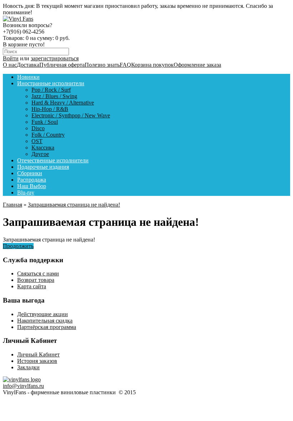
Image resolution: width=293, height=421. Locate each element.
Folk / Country (48, 135)
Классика (42, 147)
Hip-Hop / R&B (49, 109)
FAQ (125, 65)
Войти (11, 58)
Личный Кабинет (38, 354)
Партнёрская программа (46, 327)
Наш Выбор (31, 186)
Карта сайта (31, 286)
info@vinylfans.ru (23, 386)
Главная (12, 205)
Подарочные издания (43, 167)
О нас (10, 65)
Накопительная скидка (45, 321)
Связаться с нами (38, 273)
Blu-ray (25, 192)
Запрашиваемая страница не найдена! (74, 205)
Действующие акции (42, 314)
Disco (38, 128)
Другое (40, 154)
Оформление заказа (197, 65)
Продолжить (18, 246)
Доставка (28, 65)
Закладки (28, 367)
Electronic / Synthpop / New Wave (70, 115)
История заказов (37, 361)
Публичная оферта (62, 65)
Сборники (29, 173)
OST (37, 141)
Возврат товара (35, 280)
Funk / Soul (44, 122)
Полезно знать (102, 65)
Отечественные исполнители (53, 160)
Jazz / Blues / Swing (54, 96)
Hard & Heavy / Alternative (62, 103)
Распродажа (31, 180)
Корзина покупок (152, 65)
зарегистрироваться (55, 58)
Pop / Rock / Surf (51, 90)
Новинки (28, 77)
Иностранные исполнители (50, 83)
